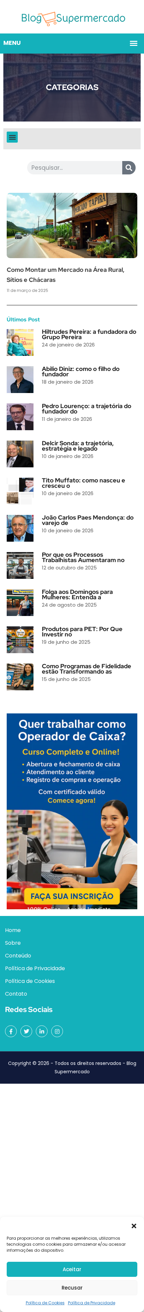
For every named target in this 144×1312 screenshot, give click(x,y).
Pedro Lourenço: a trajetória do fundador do (86, 408)
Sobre (13, 943)
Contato (16, 994)
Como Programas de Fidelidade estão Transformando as (86, 668)
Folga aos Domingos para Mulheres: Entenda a (77, 594)
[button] (134, 1225)
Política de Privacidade (91, 1303)
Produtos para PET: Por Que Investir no (82, 631)
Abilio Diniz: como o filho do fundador (81, 371)
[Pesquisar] (129, 167)
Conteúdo (18, 955)
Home (13, 930)
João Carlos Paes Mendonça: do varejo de (88, 520)
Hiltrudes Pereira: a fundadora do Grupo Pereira (89, 334)
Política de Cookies (45, 1303)
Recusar (72, 1287)
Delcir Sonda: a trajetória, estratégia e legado (78, 445)
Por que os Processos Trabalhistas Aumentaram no (83, 557)
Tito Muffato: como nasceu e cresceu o (83, 482)
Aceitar (72, 1269)
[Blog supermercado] (72, 16)
